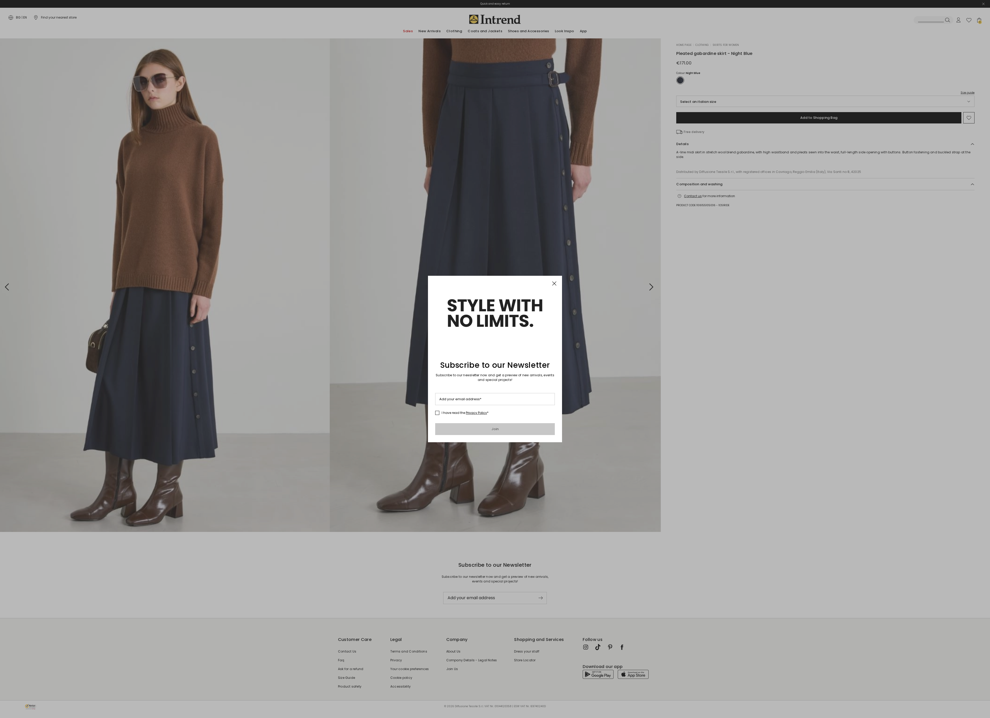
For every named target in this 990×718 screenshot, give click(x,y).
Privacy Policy (476, 413)
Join (495, 429)
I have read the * (465, 413)
